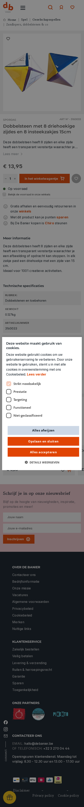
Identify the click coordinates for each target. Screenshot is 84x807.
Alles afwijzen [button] (43, 430)
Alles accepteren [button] (43, 452)
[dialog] (42, 403)
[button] (42, 462)
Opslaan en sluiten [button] (43, 441)
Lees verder (36, 374)
